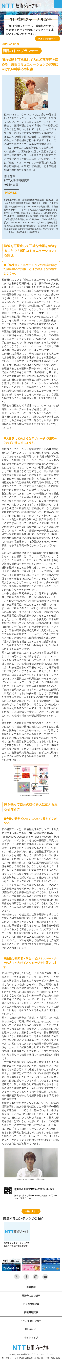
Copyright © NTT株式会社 (20, 1354)
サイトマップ (31, 1337)
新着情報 (31, 1287)
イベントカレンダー (31, 1320)
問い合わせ (31, 1329)
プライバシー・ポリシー (43, 1354)
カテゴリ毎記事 (31, 1303)
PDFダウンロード (46, 38)
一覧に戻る (30, 1211)
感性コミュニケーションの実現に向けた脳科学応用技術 (16, 1244)
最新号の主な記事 (31, 1295)
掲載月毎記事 (31, 1312)
